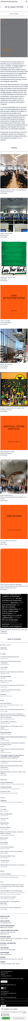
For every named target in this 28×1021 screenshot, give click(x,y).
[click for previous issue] (27, 7)
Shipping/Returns (5, 991)
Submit (3, 1006)
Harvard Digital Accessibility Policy (8, 993)
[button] (14, 1015)
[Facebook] (2, 988)
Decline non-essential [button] (19, 1018)
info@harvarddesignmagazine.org (8, 984)
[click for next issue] (1, 7)
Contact (4, 981)
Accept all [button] (6, 1018)
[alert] (14, 1014)
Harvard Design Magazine (9, 1)
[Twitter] (5, 988)
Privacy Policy (4, 994)
